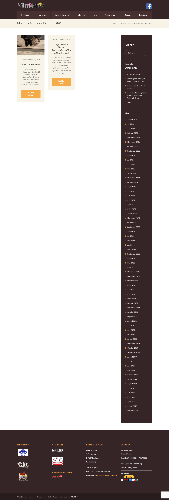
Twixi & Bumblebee (30, 65)
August (132, 119)
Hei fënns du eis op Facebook (106, 475)
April (131, 205)
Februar (132, 133)
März (131, 209)
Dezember (133, 137)
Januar (132, 173)
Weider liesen (31, 94)
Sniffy (129, 102)
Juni (131, 128)
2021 (122, 23)
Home (114, 23)
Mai (131, 169)
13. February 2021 (33, 60)
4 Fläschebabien (133, 74)
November (133, 142)
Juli (130, 124)
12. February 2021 (64, 39)
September (133, 151)
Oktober (132, 146)
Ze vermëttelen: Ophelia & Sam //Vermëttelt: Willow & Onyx (136, 95)
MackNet (74, 497)
